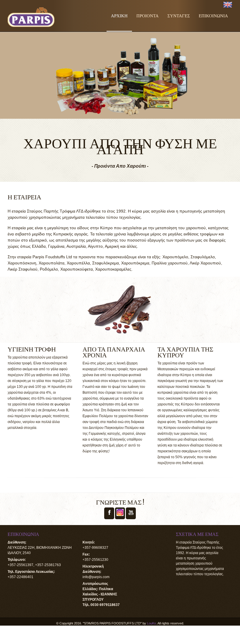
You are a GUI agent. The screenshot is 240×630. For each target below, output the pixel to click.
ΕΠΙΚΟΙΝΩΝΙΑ (213, 15)
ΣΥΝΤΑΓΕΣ (178, 15)
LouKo (151, 623)
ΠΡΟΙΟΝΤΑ (147, 15)
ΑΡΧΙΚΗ (119, 15)
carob (147, 578)
